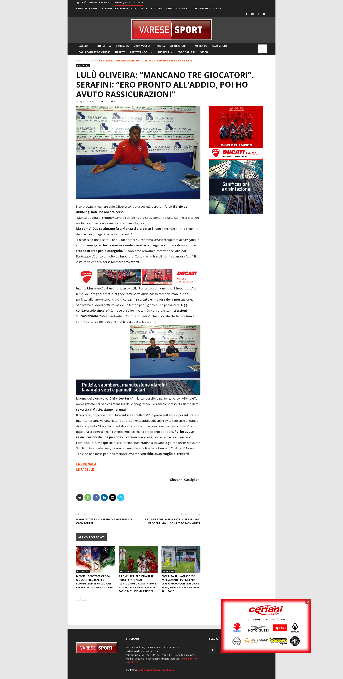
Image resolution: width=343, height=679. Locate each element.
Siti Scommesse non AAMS (205, 8)
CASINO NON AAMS (86, 8)
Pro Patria (103, 46)
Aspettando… (139, 52)
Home (79, 60)
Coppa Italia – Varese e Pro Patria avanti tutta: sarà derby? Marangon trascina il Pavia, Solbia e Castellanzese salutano (180, 583)
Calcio (83, 46)
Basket (120, 52)
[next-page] (84, 598)
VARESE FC (122, 46)
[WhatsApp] (87, 497)
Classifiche (219, 46)
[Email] (112, 497)
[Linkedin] (104, 497)
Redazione (121, 8)
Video (204, 52)
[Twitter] (258, 14)
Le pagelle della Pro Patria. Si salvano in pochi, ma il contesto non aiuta (171, 521)
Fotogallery (186, 52)
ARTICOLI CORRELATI (91, 537)
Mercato (201, 46)
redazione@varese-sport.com (156, 669)
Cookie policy (189, 658)
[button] (262, 49)
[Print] (79, 497)
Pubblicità (132, 662)
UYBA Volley (142, 46)
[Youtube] (264, 14)
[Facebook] (246, 14)
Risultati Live (154, 8)
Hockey (160, 46)
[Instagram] (252, 14)
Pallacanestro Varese (94, 52)
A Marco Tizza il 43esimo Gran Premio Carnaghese (104, 521)
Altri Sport (178, 46)
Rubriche (163, 52)
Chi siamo (106, 8)
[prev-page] (78, 598)
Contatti (137, 8)
